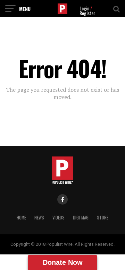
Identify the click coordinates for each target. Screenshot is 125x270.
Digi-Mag (81, 217)
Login (84, 8)
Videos (58, 217)
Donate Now (63, 262)
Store (102, 217)
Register (87, 13)
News (39, 217)
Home (21, 217)
